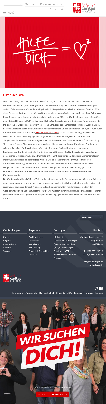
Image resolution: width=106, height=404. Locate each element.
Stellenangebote (55, 9)
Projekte (6, 240)
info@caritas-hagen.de (93, 261)
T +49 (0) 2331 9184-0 (93, 251)
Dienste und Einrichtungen (65, 240)
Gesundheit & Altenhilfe (39, 251)
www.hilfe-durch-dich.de (47, 132)
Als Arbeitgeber (10, 244)
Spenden (60, 4)
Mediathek (32, 4)
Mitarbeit (33, 254)
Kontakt (47, 4)
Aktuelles (7, 247)
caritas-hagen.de (96, 265)
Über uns (7, 237)
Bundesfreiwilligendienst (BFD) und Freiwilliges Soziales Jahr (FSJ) (64, 247)
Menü (11, 13)
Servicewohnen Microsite (65, 254)
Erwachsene (34, 240)
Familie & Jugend (36, 237)
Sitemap (57, 258)
